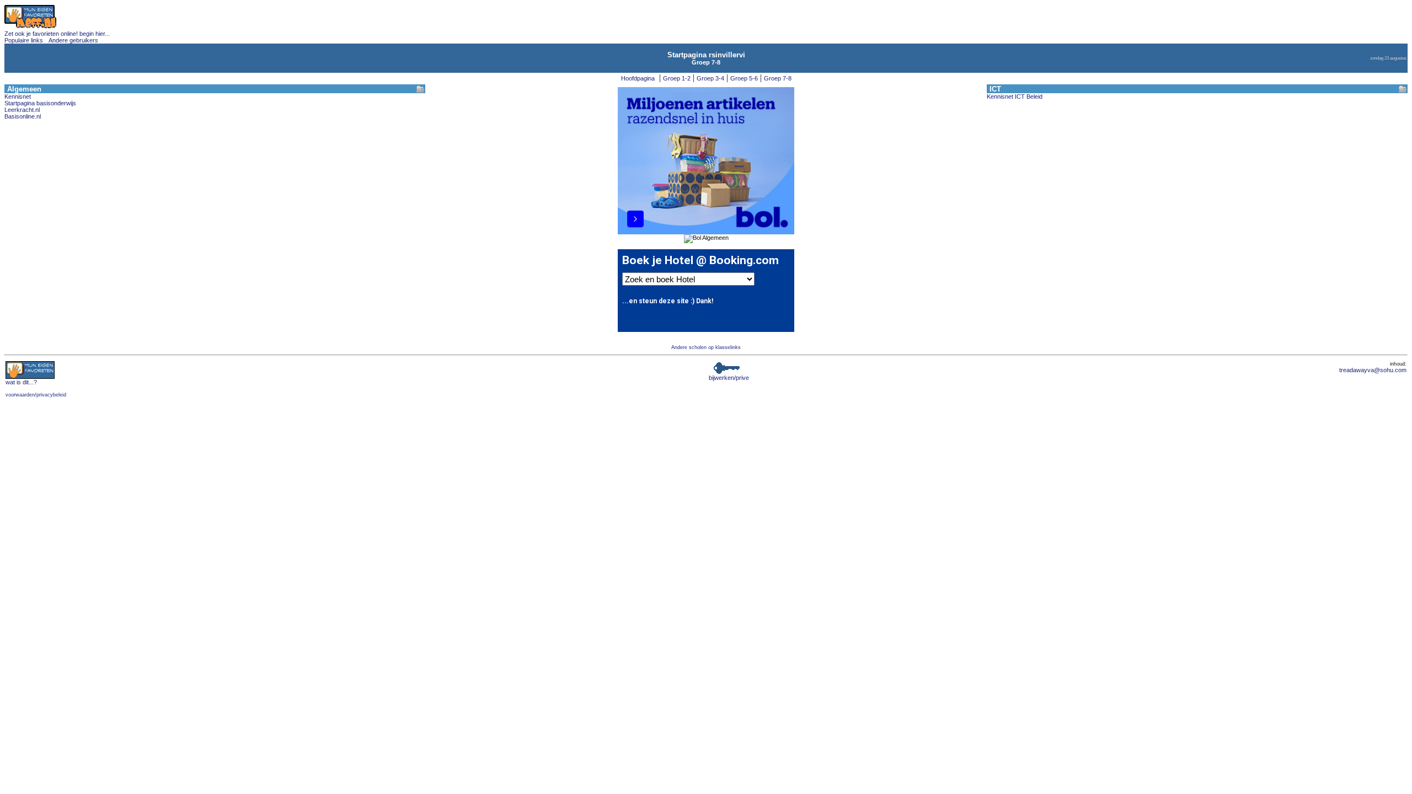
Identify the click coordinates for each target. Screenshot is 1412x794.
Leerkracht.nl (22, 109)
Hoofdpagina (638, 78)
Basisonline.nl (22, 116)
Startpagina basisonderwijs (40, 103)
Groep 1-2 (677, 78)
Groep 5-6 (744, 78)
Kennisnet (17, 96)
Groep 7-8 (777, 78)
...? (21, 382)
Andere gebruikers (73, 40)
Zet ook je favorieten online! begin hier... (57, 33)
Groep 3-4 (710, 78)
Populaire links (23, 40)
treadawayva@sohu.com (1372, 370)
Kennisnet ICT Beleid (1014, 96)
